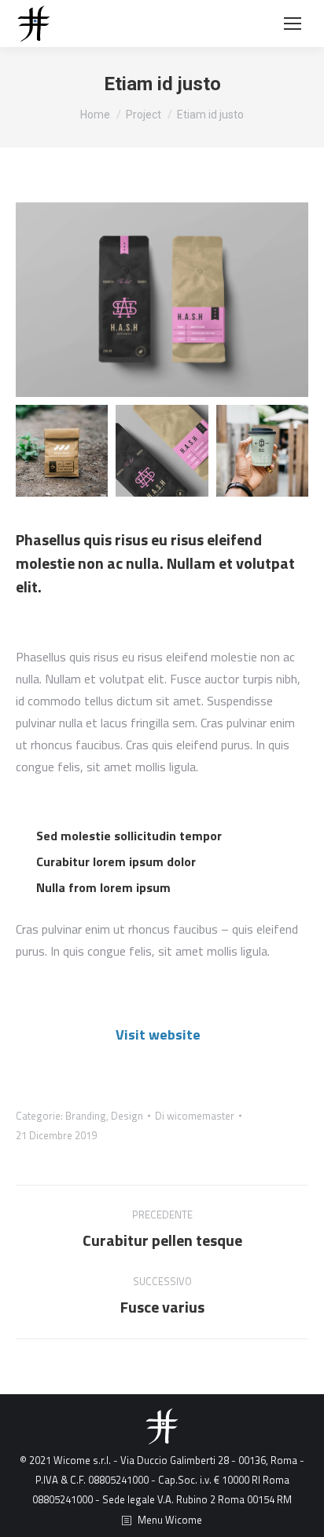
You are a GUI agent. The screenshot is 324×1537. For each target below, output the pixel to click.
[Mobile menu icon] (292, 23)
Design (127, 1116)
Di (194, 1116)
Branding (85, 1116)
